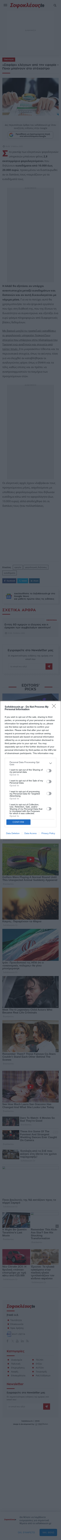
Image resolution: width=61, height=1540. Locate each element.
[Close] (55, 707)
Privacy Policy (48, 833)
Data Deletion (13, 833)
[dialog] (30, 770)
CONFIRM (18, 822)
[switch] (48, 770)
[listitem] (30, 763)
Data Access (30, 833)
